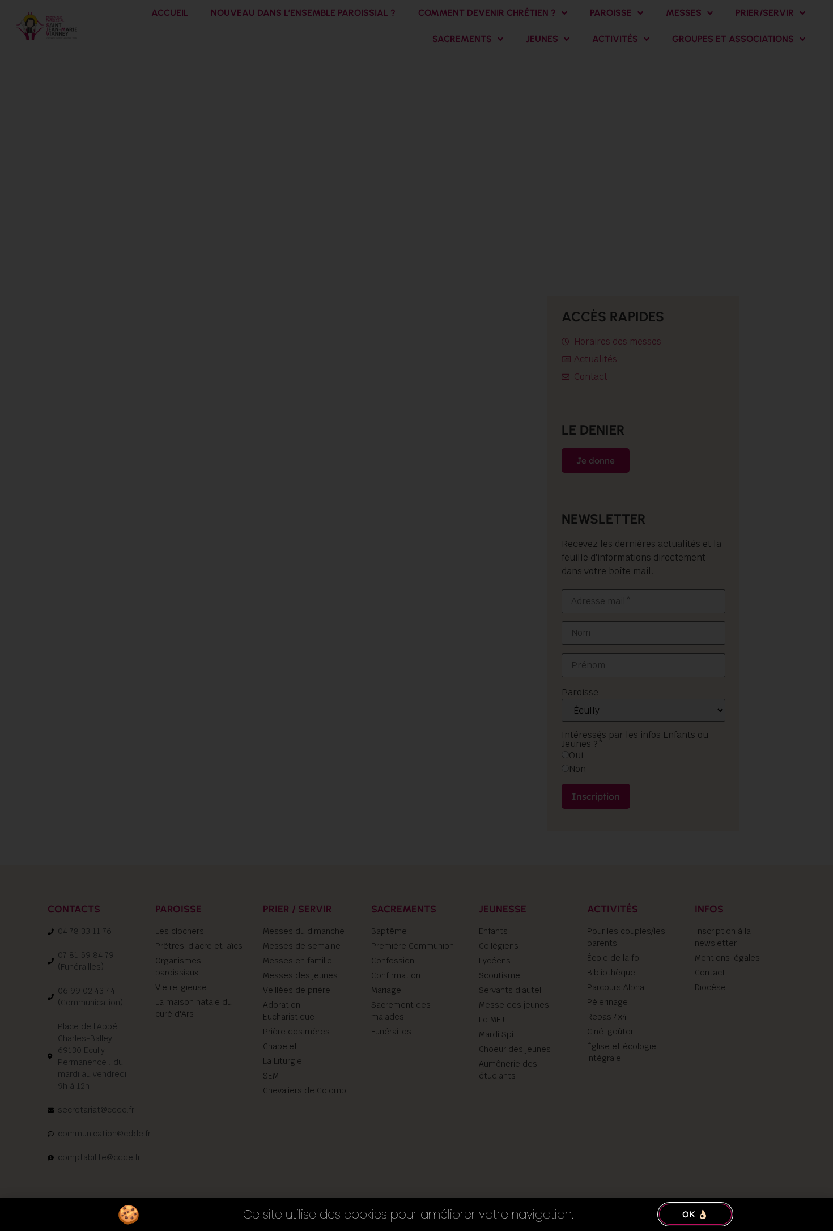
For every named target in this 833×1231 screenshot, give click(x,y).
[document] (416, 615)
